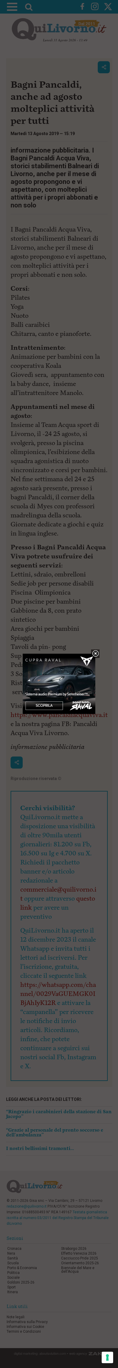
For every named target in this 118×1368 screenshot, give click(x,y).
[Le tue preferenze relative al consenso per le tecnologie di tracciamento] (107, 1357)
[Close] (95, 654)
